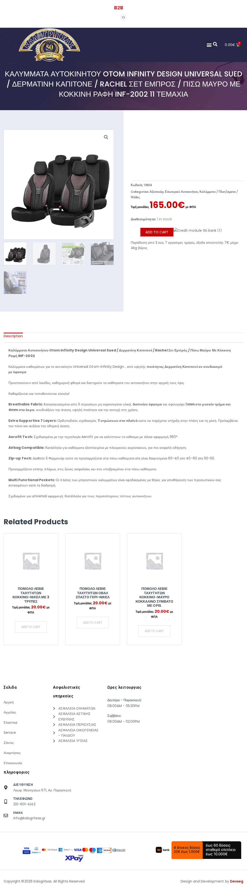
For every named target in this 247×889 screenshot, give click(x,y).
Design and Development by (212, 881)
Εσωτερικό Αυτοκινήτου (181, 192)
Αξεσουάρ (157, 192)
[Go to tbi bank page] (197, 234)
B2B (118, 7)
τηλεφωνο (23, 798)
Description (13, 336)
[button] (209, 45)
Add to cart (156, 232)
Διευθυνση (23, 784)
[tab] (13, 336)
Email (18, 812)
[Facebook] (123, 17)
